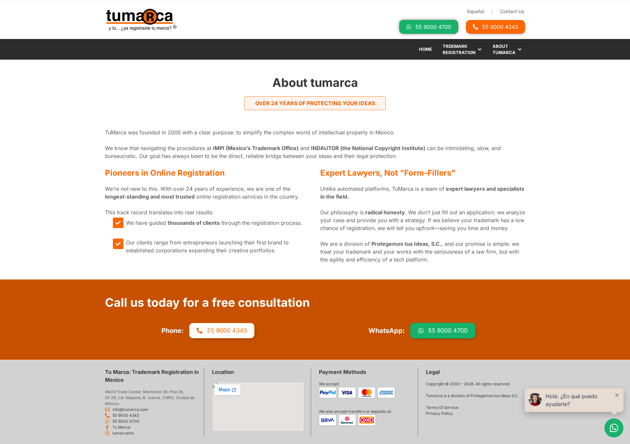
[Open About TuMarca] (519, 49)
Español (475, 11)
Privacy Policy (439, 413)
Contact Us (512, 11)
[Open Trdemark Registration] (479, 49)
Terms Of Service (442, 407)
